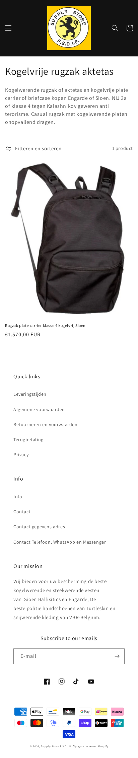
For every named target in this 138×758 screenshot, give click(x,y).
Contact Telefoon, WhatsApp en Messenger (59, 542)
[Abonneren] (117, 656)
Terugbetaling (28, 439)
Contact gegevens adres (39, 527)
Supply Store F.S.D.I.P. (56, 746)
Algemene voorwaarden (39, 409)
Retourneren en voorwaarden (45, 424)
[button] (8, 28)
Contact (21, 512)
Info (17, 497)
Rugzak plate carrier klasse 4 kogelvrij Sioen (45, 325)
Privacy (20, 454)
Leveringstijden (30, 394)
